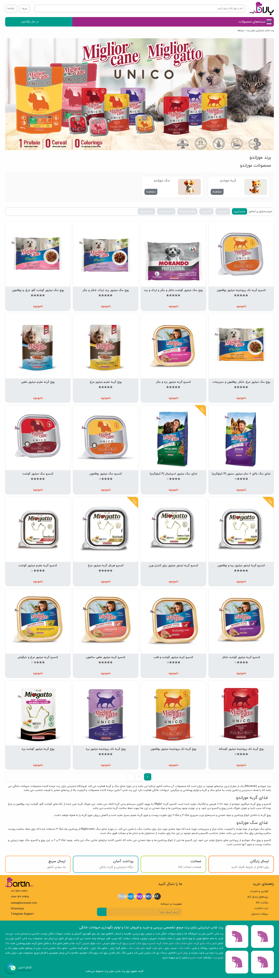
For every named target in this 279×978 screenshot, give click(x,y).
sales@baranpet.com (24, 902)
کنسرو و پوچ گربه (260, 804)
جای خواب (157, 948)
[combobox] (142, 8)
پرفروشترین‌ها (187, 211)
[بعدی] (130, 776)
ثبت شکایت (261, 908)
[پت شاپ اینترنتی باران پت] (261, 8)
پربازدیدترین (166, 211)
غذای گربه (199, 943)
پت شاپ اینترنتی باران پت (260, 30)
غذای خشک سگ (184, 943)
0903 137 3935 (20, 897)
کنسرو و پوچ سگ (261, 840)
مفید (199, 957)
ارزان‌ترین (222, 211)
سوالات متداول (259, 914)
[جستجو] (42, 8)
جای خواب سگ (137, 948)
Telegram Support (22, 914)
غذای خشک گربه (165, 943)
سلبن (193, 957)
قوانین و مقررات (259, 891)
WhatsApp (17, 908)
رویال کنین (182, 953)
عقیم (133, 815)
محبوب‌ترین (146, 211)
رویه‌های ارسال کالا (257, 897)
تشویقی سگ (103, 943)
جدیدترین (239, 211)
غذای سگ (265, 829)
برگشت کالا (262, 902)
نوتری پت (218, 957)
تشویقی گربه (83, 943)
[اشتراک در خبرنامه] (101, 912)
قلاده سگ (184, 948)
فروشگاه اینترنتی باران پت (71, 786)
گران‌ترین (206, 211)
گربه (204, 790)
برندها (241, 30)
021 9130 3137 (19, 891)
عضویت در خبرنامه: (171, 904)
